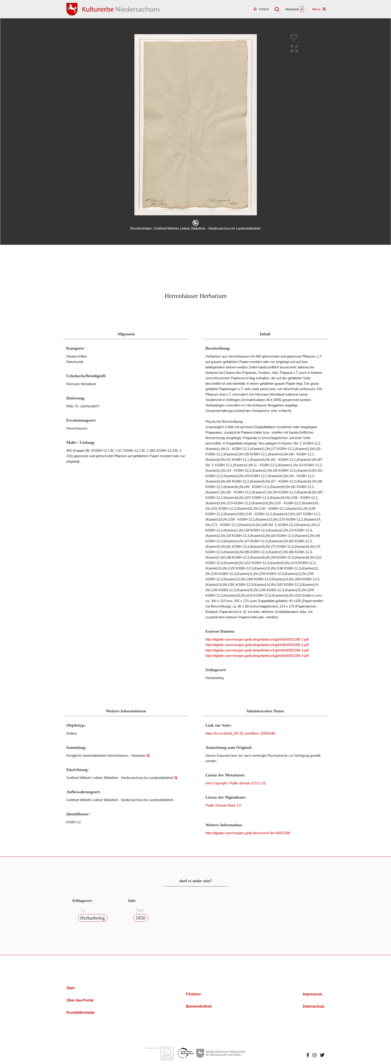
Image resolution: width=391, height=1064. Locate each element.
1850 (140, 918)
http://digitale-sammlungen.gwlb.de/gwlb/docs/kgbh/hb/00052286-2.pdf (257, 645)
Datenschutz (313, 1006)
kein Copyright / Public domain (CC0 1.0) (235, 783)
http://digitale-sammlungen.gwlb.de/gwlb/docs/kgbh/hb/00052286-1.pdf (257, 639)
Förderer (193, 994)
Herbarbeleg (92, 918)
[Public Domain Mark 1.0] (195, 223)
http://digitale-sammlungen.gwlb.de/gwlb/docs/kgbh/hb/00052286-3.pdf (257, 650)
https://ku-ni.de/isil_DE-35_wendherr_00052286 (240, 733)
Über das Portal (80, 1000)
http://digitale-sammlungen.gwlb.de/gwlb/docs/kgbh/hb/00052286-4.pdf (257, 656)
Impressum (312, 994)
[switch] (294, 37)
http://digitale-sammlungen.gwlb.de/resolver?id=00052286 (247, 833)
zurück (264, 9)
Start (71, 988)
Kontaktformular (81, 1012)
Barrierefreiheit (199, 1006)
